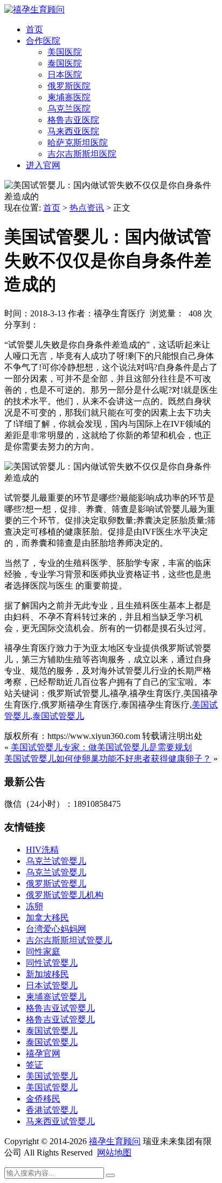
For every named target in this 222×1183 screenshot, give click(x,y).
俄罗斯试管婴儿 (56, 883)
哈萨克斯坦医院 (77, 142)
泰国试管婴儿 (58, 716)
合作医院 (43, 40)
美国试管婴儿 (52, 1076)
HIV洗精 (42, 849)
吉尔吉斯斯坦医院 (81, 153)
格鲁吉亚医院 (73, 119)
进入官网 (43, 165)
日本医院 (64, 74)
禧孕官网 (43, 1053)
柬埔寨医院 (69, 97)
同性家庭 (43, 951)
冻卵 (34, 906)
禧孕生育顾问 (115, 1141)
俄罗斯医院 (69, 86)
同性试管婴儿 (52, 962)
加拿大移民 (47, 917)
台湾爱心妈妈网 (56, 928)
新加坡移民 (47, 974)
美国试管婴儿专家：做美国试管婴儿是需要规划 (101, 747)
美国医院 (64, 52)
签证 (34, 1064)
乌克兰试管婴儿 (56, 861)
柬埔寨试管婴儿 (56, 996)
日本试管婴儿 (52, 985)
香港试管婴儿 (52, 1110)
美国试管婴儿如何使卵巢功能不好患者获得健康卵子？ (107, 758)
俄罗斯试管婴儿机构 (64, 895)
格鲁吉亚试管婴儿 (60, 1008)
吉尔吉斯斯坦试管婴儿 (69, 940)
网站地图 (114, 1152)
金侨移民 (43, 1098)
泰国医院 (64, 63)
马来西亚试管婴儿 (60, 1121)
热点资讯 (87, 207)
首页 (34, 29)
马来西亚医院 (73, 131)
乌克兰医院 (69, 108)
